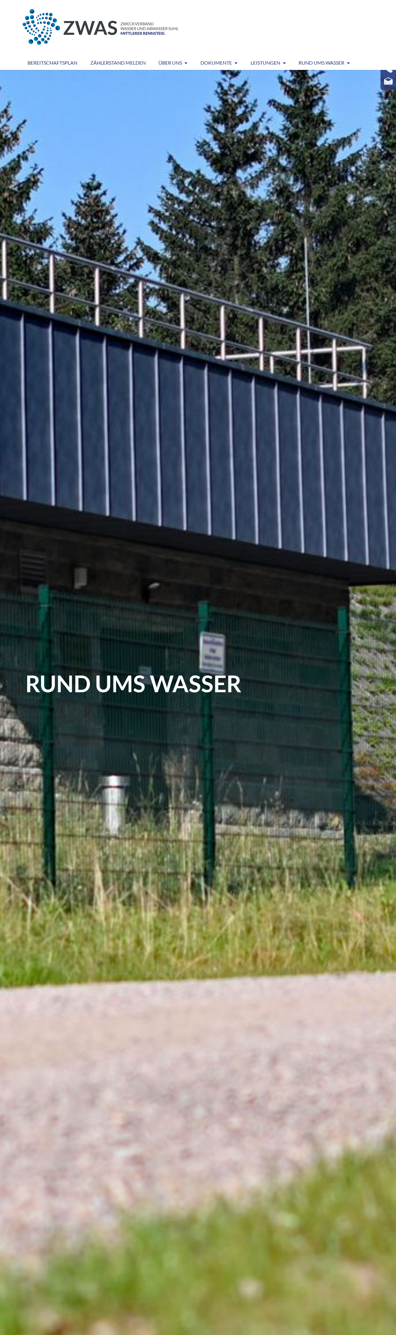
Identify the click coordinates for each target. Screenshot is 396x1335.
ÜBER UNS (170, 63)
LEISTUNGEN (265, 63)
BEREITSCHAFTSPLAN (52, 63)
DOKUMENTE (216, 63)
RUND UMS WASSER (321, 63)
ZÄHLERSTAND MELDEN (118, 63)
